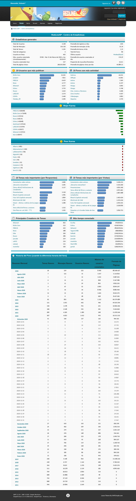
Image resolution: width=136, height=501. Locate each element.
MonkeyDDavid (118, 54)
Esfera (15, 88)
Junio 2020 (20, 440)
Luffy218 (15, 94)
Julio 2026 (20, 277)
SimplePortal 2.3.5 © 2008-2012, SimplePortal (27, 496)
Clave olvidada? (112, 19)
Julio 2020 (20, 437)
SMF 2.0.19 (16, 494)
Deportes (73, 99)
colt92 (15, 241)
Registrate (122, 19)
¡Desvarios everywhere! (20, 185)
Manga (73, 86)
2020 (16, 316)
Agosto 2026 (21, 274)
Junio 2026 (20, 281)
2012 (16, 482)
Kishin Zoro (16, 75)
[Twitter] (118, 5)
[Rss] (123, 5)
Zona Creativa (75, 94)
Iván (14, 160)
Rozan (15, 91)
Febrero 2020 (21, 453)
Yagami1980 (74, 231)
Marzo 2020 (21, 450)
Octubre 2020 (21, 427)
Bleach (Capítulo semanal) (21, 195)
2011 (16, 485)
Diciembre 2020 (22, 319)
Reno (14, 83)
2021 (16, 313)
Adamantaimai (18, 149)
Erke (14, 233)
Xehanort (16, 86)
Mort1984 (74, 244)
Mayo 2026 (21, 284)
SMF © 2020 (25, 494)
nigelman (16, 168)
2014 (16, 475)
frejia (14, 157)
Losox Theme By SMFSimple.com (112, 495)
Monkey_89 (16, 99)
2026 (16, 271)
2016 (16, 469)
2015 (16, 472)
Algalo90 (16, 154)
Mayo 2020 (21, 443)
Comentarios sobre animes (21, 182)
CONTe (15, 96)
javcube (15, 239)
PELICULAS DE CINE (19, 200)
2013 (16, 479)
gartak (73, 247)
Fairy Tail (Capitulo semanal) (22, 197)
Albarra (15, 146)
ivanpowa (16, 165)
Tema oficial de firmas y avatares (23, 208)
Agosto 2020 (21, 434)
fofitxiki (73, 233)
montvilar (16, 247)
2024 (16, 303)
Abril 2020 (20, 446)
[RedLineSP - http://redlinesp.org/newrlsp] (55, 20)
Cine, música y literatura (78, 91)
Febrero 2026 (21, 293)
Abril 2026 (20, 287)
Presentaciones (18, 192)
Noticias (73, 75)
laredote (15, 162)
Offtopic (73, 78)
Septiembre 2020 (22, 430)
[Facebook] (114, 5)
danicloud (16, 124)
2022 (16, 309)
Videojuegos (74, 96)
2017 (16, 466)
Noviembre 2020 (22, 424)
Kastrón (73, 236)
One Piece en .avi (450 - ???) (22, 210)
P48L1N (15, 80)
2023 (16, 306)
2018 (16, 462)
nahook (15, 244)
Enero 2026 (21, 297)
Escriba (73, 223)
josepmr (15, 78)
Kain (14, 135)
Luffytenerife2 (17, 152)
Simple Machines (35, 494)
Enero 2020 (21, 456)
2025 (16, 300)
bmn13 (15, 170)
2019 (16, 459)
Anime (73, 80)
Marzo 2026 (21, 290)
